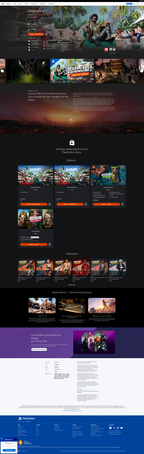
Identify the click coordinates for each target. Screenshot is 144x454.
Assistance (51, 3)
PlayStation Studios (21, 430)
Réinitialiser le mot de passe (78, 433)
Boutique (8, 3)
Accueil (19, 421)
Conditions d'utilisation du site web (86, 450)
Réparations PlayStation (77, 431)
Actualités (42, 3)
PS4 (37, 428)
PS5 (14, 3)
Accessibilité (56, 428)
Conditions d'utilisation (95, 426)
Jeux (20, 3)
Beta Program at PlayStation (114, 434)
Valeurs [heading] (56, 425)
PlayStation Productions (22, 431)
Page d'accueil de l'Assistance (78, 426)
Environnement (57, 426)
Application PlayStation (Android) (115, 432)
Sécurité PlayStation (76, 428)
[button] (72, 71)
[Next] (141, 70)
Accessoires (34, 3)
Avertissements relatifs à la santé (83, 390)
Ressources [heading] (93, 425)
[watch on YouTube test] (89, 81)
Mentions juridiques (64, 450)
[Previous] (2, 70)
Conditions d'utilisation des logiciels (106, 450)
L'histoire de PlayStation (22, 435)
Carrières (19, 428)
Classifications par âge (95, 430)
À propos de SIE (21, 426)
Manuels (74, 436)
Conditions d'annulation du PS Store (97, 428)
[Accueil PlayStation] (2, 3)
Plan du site (96, 450)
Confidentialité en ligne (58, 430)
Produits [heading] (38, 425)
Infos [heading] (19, 425)
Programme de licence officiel (96, 435)
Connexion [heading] (111, 425)
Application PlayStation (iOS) (114, 430)
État (73, 430)
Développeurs (93, 433)
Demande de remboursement (78, 435)
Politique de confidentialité (74, 450)
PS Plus (26, 3)
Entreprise (20, 433)
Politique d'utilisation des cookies (120, 450)
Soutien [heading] (74, 425)
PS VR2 (37, 430)
